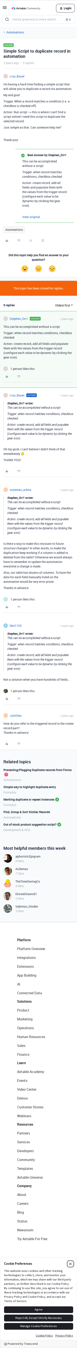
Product (23, 1010)
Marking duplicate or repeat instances (28, 799)
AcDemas (21, 869)
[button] (4, 9)
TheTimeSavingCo (27, 881)
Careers (22, 1203)
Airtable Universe (30, 1177)
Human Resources (31, 1036)
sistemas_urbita (20, 490)
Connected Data (29, 993)
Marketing (25, 1019)
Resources (25, 1124)
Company (24, 1185)
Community (26, 1159)
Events (22, 1080)
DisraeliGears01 (26, 894)
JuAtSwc (16, 715)
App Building (26, 975)
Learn (21, 1062)
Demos (22, 1098)
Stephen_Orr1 (19, 319)
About (21, 1194)
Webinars (24, 1116)
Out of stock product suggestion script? (29, 824)
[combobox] (38, 19)
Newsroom (25, 1230)
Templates (25, 1168)
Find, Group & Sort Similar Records (26, 812)
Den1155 (16, 626)
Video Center (26, 1089)
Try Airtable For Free (32, 1238)
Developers (25, 1150)
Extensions (25, 966)
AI (18, 984)
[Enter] (7, 19)
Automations (15, 32)
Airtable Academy (30, 1071)
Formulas (9, 792)
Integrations (26, 957)
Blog (20, 1212)
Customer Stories (30, 1107)
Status (22, 1221)
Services (23, 1142)
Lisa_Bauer (17, 76)
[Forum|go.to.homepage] (26, 8)
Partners (23, 1133)
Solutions (24, 1001)
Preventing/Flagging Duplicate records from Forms (37, 770)
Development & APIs (16, 830)
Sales (21, 1045)
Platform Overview (31, 948)
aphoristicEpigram (27, 856)
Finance (23, 1054)
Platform (24, 940)
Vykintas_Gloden (26, 906)
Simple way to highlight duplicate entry (29, 787)
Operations (25, 1028)
